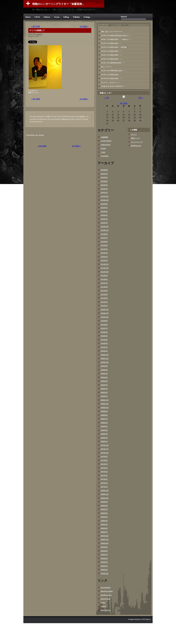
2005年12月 (104, 536)
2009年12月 (104, 355)
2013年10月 (104, 200)
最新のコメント (113, 25)
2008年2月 (104, 438)
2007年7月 (104, 464)
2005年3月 (104, 569)
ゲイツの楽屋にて (37, 30)
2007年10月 (104, 453)
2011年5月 (104, 290)
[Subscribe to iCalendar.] (123, 98)
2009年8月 (104, 370)
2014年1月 (104, 192)
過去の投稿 (124, 25)
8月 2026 (123, 103)
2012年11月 (104, 230)
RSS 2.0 (64, 119)
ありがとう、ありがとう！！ (111, 82)
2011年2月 (104, 302)
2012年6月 (104, 241)
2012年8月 (104, 234)
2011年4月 (104, 294)
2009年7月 (104, 373)
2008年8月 (104, 415)
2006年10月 (104, 498)
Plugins (103, 602)
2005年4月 (104, 566)
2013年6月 (104, 211)
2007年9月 (104, 456)
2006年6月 (104, 513)
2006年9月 (104, 502)
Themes (103, 606)
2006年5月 (104, 517)
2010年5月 (104, 336)
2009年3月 (104, 388)
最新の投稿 (102, 25)
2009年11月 (104, 358)
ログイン (134, 134)
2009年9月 (104, 366)
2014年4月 (104, 185)
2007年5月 (104, 471)
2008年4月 (104, 430)
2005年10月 (104, 543)
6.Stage (87, 17)
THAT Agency (146, 619)
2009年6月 (104, 377)
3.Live (56, 17)
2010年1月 (104, 351)
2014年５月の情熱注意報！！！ (111, 51)
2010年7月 (104, 328)
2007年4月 (104, 475)
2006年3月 (104, 524)
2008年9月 (104, 411)
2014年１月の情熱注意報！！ (111, 74)
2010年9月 (104, 321)
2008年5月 (104, 426)
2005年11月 (104, 539)
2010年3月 (104, 343)
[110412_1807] (45, 89)
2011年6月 (104, 287)
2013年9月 (104, 204)
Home (27, 17)
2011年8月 (104, 279)
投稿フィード (135, 138)
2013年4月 (104, 215)
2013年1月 (104, 223)
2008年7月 (104, 419)
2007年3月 (104, 479)
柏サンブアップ (106, 67)
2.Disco (47, 17)
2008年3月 (104, 434)
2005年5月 (104, 562)
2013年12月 (104, 196)
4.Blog (66, 17)
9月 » (141, 98)
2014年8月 (104, 170)
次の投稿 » (84, 26)
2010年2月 (104, 347)
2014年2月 (104, 189)
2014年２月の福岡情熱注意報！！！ (113, 63)
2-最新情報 (104, 137)
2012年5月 (104, 245)
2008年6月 (104, 422)
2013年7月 (104, 207)
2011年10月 (104, 272)
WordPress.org (136, 145)
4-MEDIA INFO (106, 145)
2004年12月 (104, 573)
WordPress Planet (107, 591)
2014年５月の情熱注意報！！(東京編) (114, 47)
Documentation (106, 587)
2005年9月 (104, 547)
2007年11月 (104, 449)
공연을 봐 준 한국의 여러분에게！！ (113, 86)
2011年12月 (104, 264)
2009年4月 (104, 385)
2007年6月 (104, 468)
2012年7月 (104, 238)
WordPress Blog (106, 595)
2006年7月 (104, 509)
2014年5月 (104, 181)
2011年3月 (104, 298)
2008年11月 (104, 404)
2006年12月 (104, 490)
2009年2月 (104, 392)
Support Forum (106, 610)
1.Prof (37, 17)
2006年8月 (104, 505)
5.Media (76, 17)
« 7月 (107, 98)
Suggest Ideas (105, 599)
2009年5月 (104, 381)
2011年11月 (104, 268)
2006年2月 (104, 528)
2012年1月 (104, 260)
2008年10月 (104, 407)
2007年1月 (104, 487)
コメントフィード (137, 142)
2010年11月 (104, 313)
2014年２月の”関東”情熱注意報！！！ (114, 70)
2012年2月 (104, 257)
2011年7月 (104, 283)
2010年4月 (104, 340)
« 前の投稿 (35, 26)
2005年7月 (104, 554)
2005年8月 (104, 551)
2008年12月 (104, 400)
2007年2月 (104, 483)
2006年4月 (104, 521)
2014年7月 (104, 174)
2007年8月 (104, 460)
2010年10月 (104, 317)
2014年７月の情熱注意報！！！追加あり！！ (116, 39)
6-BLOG (39, 34)
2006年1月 (104, 532)
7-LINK (103, 152)
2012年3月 (104, 253)
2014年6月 (104, 177)
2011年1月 (104, 305)
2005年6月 (104, 558)
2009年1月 (104, 396)
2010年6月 (104, 332)
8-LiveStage (104, 156)
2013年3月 (104, 219)
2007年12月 (104, 445)
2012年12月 (104, 226)
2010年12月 (104, 309)
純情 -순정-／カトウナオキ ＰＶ (112, 31)
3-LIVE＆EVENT (106, 141)
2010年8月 (104, 324)
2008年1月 (104, 441)
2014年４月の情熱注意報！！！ (111, 55)
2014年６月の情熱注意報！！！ (111, 43)
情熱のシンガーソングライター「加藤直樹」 (58, 3)
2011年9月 (104, 275)
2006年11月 (104, 494)
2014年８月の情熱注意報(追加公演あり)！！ (116, 35)
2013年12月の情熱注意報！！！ (112, 78)
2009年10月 (104, 362)
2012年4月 (104, 249)
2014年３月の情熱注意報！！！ (111, 59)
